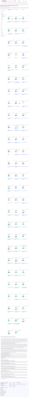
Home (1, 4)
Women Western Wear (6, 4)
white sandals (17, 347)
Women (3, 4)
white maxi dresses (10, 342)
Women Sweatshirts (12, 4)
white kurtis (7, 351)
